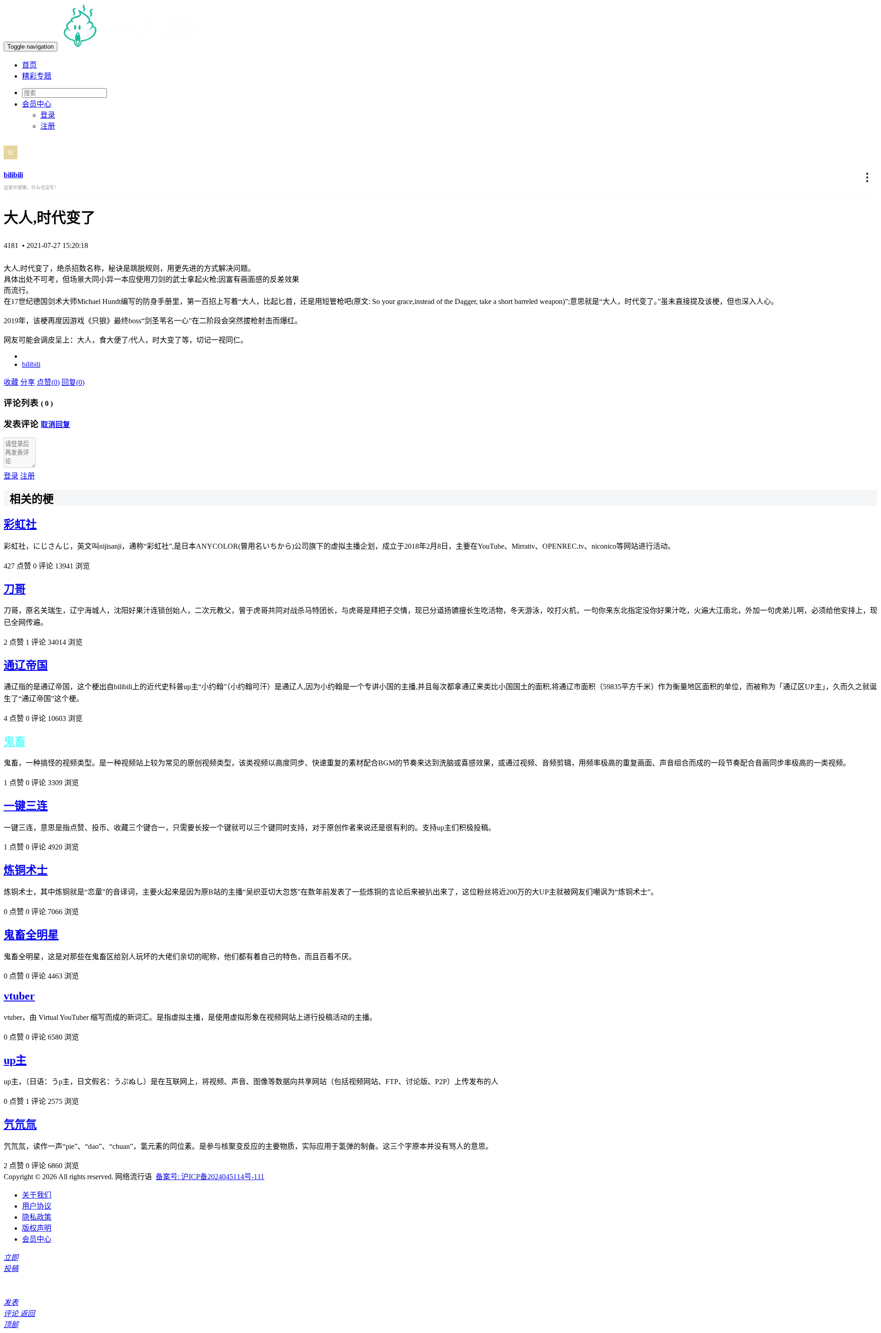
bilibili (13, 175)
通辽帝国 (26, 665)
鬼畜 (15, 742)
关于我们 (36, 1195)
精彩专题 (36, 76)
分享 (27, 382)
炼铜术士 (26, 870)
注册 (47, 126)
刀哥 (15, 589)
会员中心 (36, 1239)
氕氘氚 (20, 1125)
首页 (29, 65)
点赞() (48, 382)
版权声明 (36, 1228)
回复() (72, 382)
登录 (47, 115)
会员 (36, 104)
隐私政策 (36, 1217)
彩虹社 (20, 524)
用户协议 (36, 1206)
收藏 (11, 382)
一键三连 (26, 806)
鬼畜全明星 (31, 935)
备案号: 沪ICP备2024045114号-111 (210, 1177)
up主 (15, 1060)
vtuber (19, 996)
